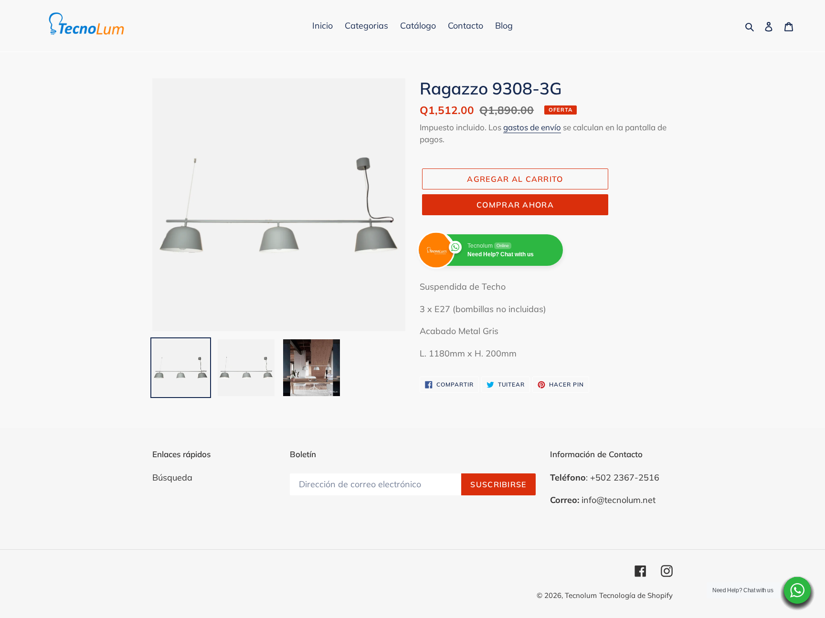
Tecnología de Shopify (636, 595)
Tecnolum (581, 595)
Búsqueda (172, 477)
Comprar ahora (515, 204)
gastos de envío (532, 127)
